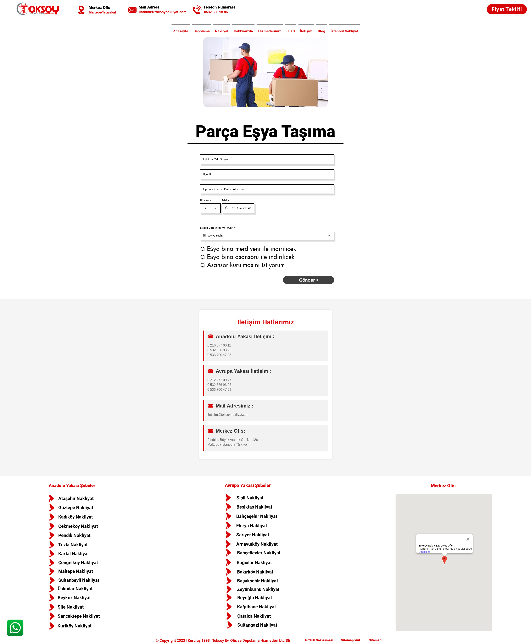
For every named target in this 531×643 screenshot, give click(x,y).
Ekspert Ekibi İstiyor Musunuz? (216, 228)
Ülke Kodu (205, 200)
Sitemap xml (351, 640)
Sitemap (374, 640)
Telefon (225, 200)
